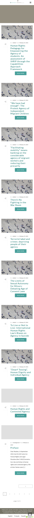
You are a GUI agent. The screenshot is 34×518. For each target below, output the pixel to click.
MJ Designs (27, 512)
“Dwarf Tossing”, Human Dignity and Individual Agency (20, 372)
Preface (14, 447)
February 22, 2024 (24, 406)
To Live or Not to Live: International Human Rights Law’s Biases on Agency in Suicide (20, 330)
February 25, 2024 (24, 42)
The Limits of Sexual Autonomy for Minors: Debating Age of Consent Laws (19, 285)
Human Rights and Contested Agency (20, 410)
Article (14, 42)
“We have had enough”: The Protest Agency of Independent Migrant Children (19, 108)
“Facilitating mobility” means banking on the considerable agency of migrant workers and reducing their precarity (20, 156)
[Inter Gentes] (17, 2)
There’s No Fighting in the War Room (18, 202)
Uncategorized (16, 442)
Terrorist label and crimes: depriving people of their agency (20, 243)
